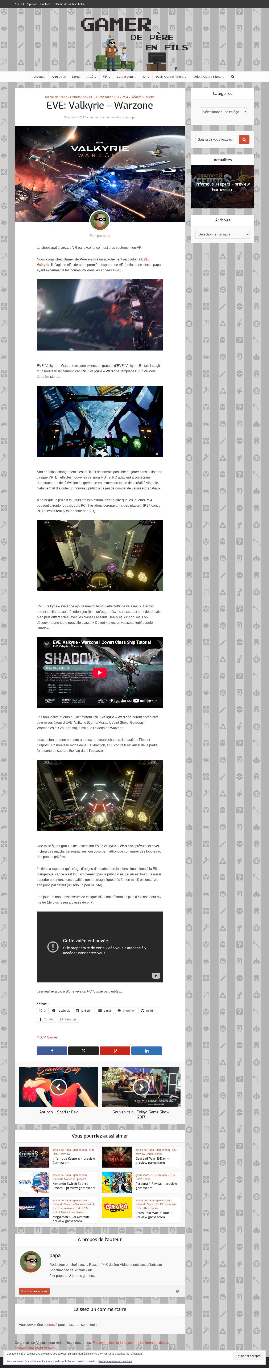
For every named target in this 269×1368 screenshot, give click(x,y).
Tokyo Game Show (207, 77)
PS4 (125, 97)
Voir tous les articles (34, 1291)
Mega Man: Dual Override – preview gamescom (72, 1219)
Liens (76, 77)
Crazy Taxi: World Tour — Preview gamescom (154, 1215)
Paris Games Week (169, 77)
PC (91, 97)
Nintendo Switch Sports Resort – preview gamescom (74, 1186)
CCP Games (48, 1037)
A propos (32, 4)
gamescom (125, 77)
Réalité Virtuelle (143, 97)
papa (132, 117)
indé (90, 77)
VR (105, 77)
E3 (144, 77)
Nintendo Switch (62, 1204)
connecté (50, 1324)
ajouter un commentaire (105, 117)
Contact (45, 4)
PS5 (172, 1175)
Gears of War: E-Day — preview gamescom (152, 1160)
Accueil (19, 4)
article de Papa (56, 97)
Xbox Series (154, 1153)
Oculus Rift (78, 97)
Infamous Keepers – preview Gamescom (223, 186)
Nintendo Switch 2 (64, 1179)
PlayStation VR (107, 97)
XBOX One (59, 1212)
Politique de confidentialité (69, 4)
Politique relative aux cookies (115, 1361)
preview (65, 1153)
